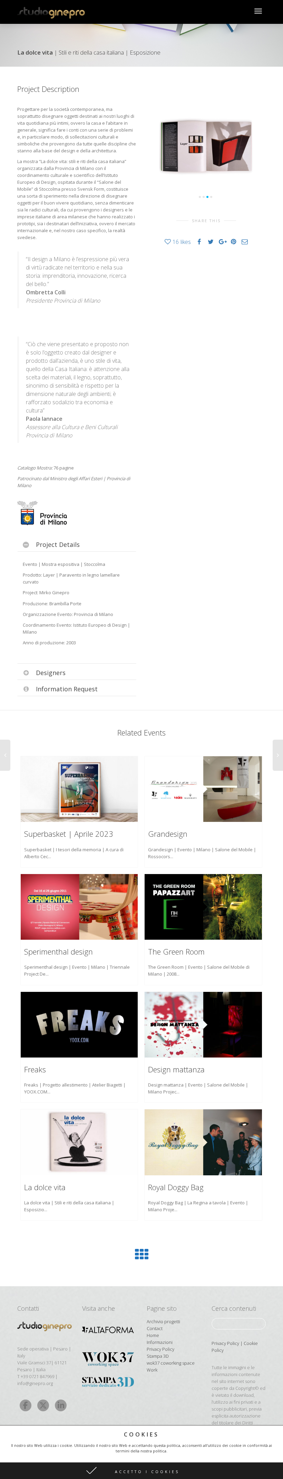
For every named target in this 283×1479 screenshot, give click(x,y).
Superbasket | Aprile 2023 (68, 833)
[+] (79, 789)
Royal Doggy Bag (176, 1187)
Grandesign (167, 833)
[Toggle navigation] (258, 11)
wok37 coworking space (171, 1363)
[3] (207, 197)
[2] (204, 197)
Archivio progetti (163, 1321)
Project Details (58, 544)
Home (153, 1335)
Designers (51, 673)
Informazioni (160, 1342)
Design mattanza (176, 1069)
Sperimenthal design (58, 951)
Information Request (67, 689)
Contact (155, 1328)
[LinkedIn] (61, 1405)
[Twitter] (43, 1405)
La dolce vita (45, 1187)
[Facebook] (25, 1405)
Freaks (35, 1069)
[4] (211, 197)
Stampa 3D (158, 1356)
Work (152, 1370)
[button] (141, 1470)
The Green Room (176, 951)
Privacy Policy (160, 1349)
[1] (200, 197)
